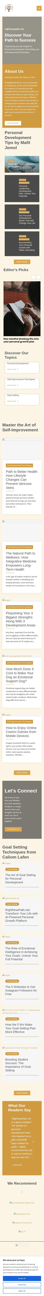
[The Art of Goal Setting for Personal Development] (6, 863)
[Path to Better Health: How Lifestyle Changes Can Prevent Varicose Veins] (22, 449)
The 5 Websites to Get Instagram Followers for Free (21, 990)
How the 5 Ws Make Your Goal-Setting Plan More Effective (20, 1028)
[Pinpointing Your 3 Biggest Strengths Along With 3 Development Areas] (6, 600)
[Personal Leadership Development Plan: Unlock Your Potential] (10, 188)
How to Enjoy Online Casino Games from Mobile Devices (21, 732)
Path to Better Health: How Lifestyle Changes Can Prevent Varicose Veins (22, 480)
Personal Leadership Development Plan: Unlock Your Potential (27, 191)
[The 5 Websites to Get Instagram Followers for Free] (6, 975)
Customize (22, 1285)
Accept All (22, 1278)
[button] (10, 1141)
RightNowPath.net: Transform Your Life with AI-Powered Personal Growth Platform (21, 915)
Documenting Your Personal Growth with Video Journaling (27, 246)
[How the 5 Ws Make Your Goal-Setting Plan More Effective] (22, 1011)
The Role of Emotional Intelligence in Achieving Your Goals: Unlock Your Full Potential (21, 954)
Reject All (22, 1291)
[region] (22, 1276)
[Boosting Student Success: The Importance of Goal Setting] (20, 1048)
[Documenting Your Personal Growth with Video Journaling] (10, 243)
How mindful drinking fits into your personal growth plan (21, 340)
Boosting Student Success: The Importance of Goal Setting (18, 1065)
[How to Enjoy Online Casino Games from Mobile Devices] (6, 715)
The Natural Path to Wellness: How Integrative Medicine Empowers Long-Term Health (21, 561)
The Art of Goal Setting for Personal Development (20, 878)
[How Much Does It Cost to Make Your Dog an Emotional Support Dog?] (16, 656)
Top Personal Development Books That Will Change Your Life (27, 219)
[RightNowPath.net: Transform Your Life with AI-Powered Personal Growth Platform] (10, 898)
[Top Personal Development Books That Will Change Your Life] (10, 216)
